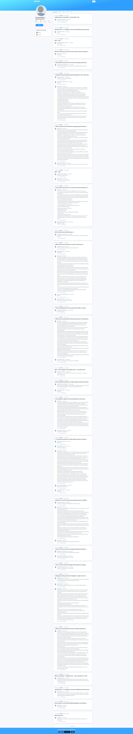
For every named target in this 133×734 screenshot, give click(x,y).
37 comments (66, 230)
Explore (63, 11)
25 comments (66, 27)
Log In (94, 1)
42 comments (66, 317)
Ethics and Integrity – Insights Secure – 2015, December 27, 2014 (70, 676)
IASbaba (61, 60)
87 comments (66, 124)
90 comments (66, 574)
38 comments (66, 15)
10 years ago (68, 19)
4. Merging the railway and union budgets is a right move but (70, 576)
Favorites (67, 11)
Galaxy (63, 251)
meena (63, 446)
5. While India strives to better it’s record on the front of (69, 244)
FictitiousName (65, 221)
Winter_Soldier (65, 42)
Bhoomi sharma (65, 566)
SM (62, 246)
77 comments (66, 626)
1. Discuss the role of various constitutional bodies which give (70, 549)
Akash (63, 31)
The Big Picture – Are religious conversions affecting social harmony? (71, 29)
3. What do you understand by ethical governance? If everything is (71, 319)
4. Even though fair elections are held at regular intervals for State (71, 382)
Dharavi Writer (64, 555)
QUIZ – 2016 (57, 40)
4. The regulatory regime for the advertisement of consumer (70, 399)
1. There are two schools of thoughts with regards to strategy (70, 565)
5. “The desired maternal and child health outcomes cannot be (70, 439)
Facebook (61, 731)
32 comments (66, 242)
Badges (60, 11)
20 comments (66, 185)
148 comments (66, 674)
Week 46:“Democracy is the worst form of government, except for (71, 51)
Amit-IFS (63, 371)
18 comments (66, 701)
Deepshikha (59, 19)
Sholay (63, 502)
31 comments (66, 60)
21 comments (66, 306)
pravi (63, 678)
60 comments (66, 380)
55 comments (66, 367)
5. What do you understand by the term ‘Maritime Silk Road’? (70, 628)
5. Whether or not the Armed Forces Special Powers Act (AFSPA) (71, 500)
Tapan (63, 359)
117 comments (66, 73)
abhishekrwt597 (65, 64)
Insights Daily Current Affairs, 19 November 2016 (66, 17)
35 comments (66, 38)
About (71, 11)
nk (62, 577)
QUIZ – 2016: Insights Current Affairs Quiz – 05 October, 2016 (69, 369)
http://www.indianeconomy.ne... (62, 20)
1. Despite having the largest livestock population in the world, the (72, 75)
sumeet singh (64, 234)
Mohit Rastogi (64, 81)
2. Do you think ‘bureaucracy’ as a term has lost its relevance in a (71, 187)
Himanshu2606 (65, 551)
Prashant (64, 19)
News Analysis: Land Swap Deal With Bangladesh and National (70, 703)
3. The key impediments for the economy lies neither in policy (70, 308)
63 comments (66, 547)
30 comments (66, 713)
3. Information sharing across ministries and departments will (70, 62)
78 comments (66, 563)
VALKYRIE (64, 430)
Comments (55, 11)
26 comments (66, 170)
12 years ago (67, 678)
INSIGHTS (61, 15)
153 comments (66, 49)
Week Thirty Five (58, 715)
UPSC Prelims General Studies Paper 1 (64, 232)
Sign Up (97, 1)
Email (73, 731)
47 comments (66, 397)
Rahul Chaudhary (65, 294)
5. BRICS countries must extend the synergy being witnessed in (70, 126)
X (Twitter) (67, 731)
